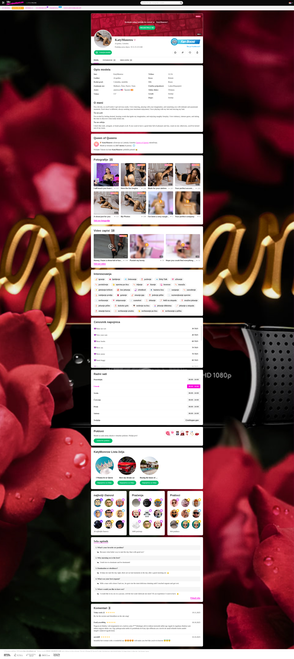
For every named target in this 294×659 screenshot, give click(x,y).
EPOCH (48, 651)
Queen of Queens (142, 143)
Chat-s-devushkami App (72, 8)
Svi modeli (6, 8)
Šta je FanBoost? (193, 46)
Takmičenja (53, 8)
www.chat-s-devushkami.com (28, 651)
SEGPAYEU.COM (56, 651)
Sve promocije (41, 8)
